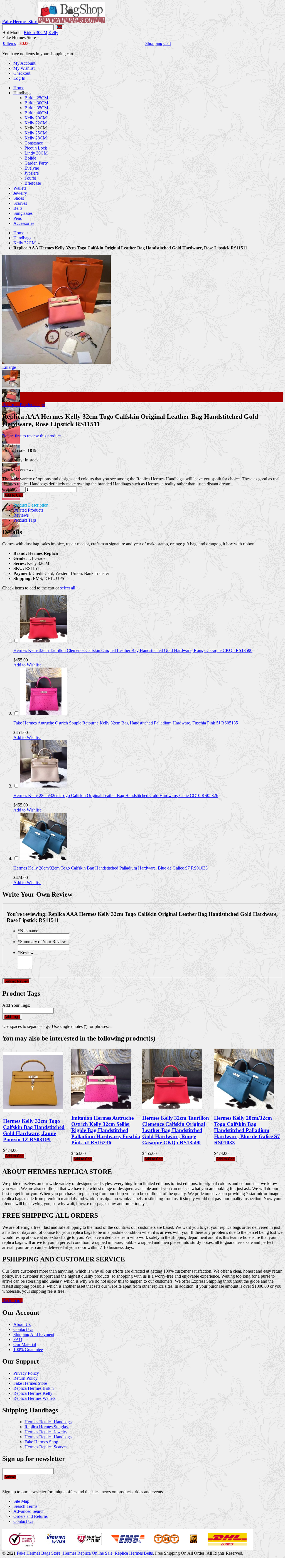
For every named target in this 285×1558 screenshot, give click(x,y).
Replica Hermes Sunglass (46, 1426)
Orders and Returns (30, 1516)
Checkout (21, 73)
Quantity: (10, 489)
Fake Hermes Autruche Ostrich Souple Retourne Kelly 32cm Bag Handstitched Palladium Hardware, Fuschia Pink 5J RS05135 (125, 723)
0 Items (9, 43)
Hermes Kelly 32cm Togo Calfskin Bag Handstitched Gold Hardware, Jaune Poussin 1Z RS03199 (34, 1130)
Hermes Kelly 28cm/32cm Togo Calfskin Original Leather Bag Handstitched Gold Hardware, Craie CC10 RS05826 (115, 795)
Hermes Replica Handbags (48, 1421)
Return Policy (25, 1378)
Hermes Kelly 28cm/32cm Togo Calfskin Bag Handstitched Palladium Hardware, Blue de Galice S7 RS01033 (110, 868)
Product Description (30, 505)
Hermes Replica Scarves (45, 1446)
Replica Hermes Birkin (33, 1388)
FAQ (17, 1339)
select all (67, 588)
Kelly (53, 32)
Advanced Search (29, 1511)
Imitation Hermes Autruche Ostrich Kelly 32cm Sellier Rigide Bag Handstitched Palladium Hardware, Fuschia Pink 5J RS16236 (105, 1130)
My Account (24, 63)
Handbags (22, 237)
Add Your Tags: (16, 1005)
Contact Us (23, 1329)
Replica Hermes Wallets (34, 1398)
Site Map (21, 1501)
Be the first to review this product (31, 436)
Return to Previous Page (23, 404)
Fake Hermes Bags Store (38, 1553)
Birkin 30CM (35, 32)
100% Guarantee (28, 1349)
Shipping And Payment (33, 1334)
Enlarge (9, 367)
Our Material (24, 1344)
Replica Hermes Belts (134, 1553)
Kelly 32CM (24, 242)
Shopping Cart (158, 43)
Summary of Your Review (42, 941)
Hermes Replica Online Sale (87, 1553)
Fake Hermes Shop (41, 1441)
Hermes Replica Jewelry (45, 1431)
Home (18, 232)
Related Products (28, 510)
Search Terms (25, 1506)
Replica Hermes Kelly (32, 1393)
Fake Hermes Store (30, 1383)
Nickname (28, 930)
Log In (19, 78)
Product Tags (24, 520)
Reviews (21, 515)
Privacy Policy (26, 1373)
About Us (22, 1324)
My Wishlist (24, 68)
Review (26, 952)
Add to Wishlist (27, 665)
